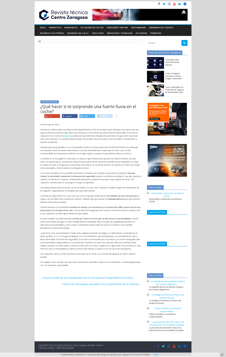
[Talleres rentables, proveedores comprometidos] (166, 308)
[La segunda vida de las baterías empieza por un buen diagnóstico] (166, 281)
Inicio (43, 27)
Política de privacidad (65, 348)
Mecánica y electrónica (52, 33)
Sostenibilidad (138, 27)
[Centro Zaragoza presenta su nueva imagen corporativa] (155, 72)
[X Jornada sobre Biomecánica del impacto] (155, 58)
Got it (156, 354)
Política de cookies (46, 348)
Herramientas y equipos (161, 27)
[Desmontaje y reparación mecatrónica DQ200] (166, 193)
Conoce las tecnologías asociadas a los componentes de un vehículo (102, 284)
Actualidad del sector (92, 27)
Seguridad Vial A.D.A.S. (78, 33)
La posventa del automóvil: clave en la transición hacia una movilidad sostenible (166, 329)
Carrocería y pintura (117, 27)
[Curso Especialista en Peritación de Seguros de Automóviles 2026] (155, 86)
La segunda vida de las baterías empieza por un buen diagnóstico (166, 288)
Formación (155, 33)
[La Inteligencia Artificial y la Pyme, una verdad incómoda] (166, 294)
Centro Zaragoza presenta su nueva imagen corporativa (173, 76)
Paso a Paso (98, 33)
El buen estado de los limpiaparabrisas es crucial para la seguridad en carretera (86, 277)
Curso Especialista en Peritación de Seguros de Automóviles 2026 (174, 89)
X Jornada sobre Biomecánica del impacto (172, 62)
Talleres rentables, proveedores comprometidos (162, 315)
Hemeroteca (55, 27)
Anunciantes (70, 27)
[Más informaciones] (116, 116)
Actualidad (141, 33)
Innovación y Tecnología (119, 33)
